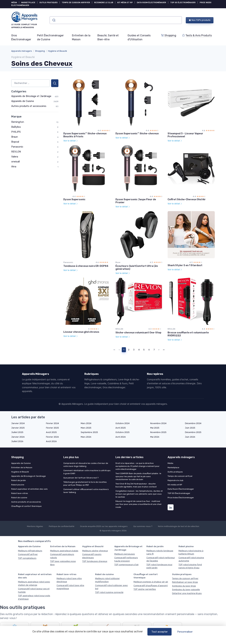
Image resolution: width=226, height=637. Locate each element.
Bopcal (15, 141)
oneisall (15, 161)
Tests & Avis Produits (198, 35)
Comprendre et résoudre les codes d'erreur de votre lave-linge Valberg (85, 464)
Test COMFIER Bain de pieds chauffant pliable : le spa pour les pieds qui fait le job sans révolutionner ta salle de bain (138, 476)
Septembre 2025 (89, 432)
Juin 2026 (190, 437)
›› (164, 349)
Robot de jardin (18, 480)
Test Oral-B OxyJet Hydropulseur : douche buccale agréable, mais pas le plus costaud (136, 485)
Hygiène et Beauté (57, 51)
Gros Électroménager (21, 37)
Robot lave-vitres (19, 493)
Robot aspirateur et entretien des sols (29, 489)
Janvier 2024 (18, 423)
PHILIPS (16, 131)
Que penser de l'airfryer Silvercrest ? (80, 478)
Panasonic (17, 146)
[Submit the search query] (54, 83)
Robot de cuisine (19, 497)
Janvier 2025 (18, 428)
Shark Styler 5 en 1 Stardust (185, 265)
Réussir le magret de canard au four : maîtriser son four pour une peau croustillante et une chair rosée (138, 504)
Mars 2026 (86, 437)
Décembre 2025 (193, 432)
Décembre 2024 (193, 423)
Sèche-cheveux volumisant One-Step (138, 332)
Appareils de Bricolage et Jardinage (31, 96)
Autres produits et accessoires (28, 106)
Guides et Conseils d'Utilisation (139, 37)
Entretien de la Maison (81, 37)
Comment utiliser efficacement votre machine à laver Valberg (86, 490)
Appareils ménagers (21, 51)
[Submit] (54, 20)
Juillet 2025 (17, 432)
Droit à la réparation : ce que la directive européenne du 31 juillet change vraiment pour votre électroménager (137, 466)
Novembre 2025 (158, 432)
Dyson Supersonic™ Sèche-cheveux (137, 133)
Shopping (170, 35)
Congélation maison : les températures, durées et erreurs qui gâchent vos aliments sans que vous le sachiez (139, 494)
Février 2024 (52, 423)
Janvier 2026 (18, 437)
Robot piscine (17, 485)
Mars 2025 (86, 428)
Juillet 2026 (17, 441)
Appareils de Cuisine (22, 101)
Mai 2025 (154, 428)
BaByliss (16, 126)
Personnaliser (185, 631)
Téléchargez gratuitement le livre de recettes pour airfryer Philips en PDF (85, 483)
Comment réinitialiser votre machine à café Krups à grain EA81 (87, 472)
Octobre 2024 (122, 423)
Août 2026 (51, 441)
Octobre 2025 (122, 432)
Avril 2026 (120, 437)
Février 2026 (52, 437)
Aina (13, 166)
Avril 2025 (120, 428)
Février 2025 (52, 428)
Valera (14, 156)
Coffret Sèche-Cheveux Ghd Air (187, 199)
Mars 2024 (86, 423)
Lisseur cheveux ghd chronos (81, 331)
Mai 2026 (154, 437)
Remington (17, 121)
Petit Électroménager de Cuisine (50, 37)
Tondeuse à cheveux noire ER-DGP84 (85, 265)
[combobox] (116, 20)
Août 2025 (51, 432)
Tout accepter (159, 631)
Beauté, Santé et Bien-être (108, 37)
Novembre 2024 (158, 423)
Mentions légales (35, 526)
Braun (14, 136)
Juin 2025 (190, 428)
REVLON (16, 151)
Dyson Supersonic (74, 199)
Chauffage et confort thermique (26, 506)
